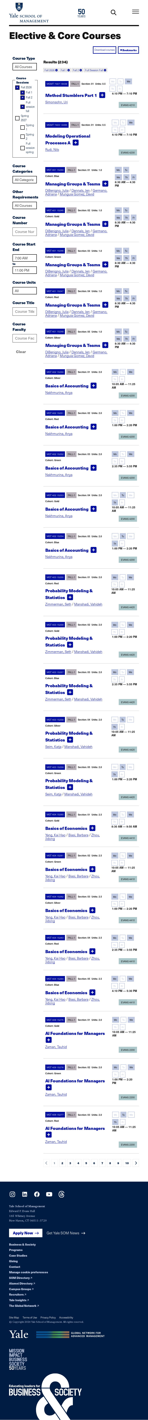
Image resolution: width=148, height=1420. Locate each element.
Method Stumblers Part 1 (71, 95)
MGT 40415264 (55, 978)
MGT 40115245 (55, 210)
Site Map (14, 1317)
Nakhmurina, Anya (58, 392)
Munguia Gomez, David (77, 194)
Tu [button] (120, 81)
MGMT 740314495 (57, 124)
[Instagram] (12, 1196)
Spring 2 (30, 136)
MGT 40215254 (55, 536)
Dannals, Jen (80, 190)
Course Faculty (19, 326)
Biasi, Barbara (78, 835)
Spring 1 (30, 127)
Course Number (20, 220)
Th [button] (112, 88)
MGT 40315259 (55, 767)
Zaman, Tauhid (56, 1046)
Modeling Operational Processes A (67, 139)
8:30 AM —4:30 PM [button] (125, 183)
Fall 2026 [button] (50, 70)
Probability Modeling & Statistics (69, 593)
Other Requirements (25, 194)
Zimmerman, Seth (58, 604)
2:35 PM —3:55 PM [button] (124, 466)
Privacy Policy (48, 1317)
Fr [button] (120, 88)
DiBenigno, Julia (57, 190)
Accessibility (66, 1317)
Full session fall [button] (94, 70)
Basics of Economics (66, 828)
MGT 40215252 (55, 454)
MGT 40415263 (55, 937)
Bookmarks (129, 50)
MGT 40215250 (55, 371)
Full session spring (30, 147)
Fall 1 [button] (64, 70)
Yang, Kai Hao (55, 835)
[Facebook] (37, 1196)
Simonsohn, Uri (56, 102)
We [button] (128, 81)
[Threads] (61, 1196)
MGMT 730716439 (57, 83)
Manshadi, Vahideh (88, 604)
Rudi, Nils (52, 149)
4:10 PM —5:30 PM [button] (124, 991)
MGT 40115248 (55, 331)
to (14, 264)
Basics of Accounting (66, 386)
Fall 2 (29, 97)
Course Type (24, 58)
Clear (21, 351)
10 (127, 1163)
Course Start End (24, 246)
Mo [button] (112, 81)
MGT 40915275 (55, 1019)
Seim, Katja (53, 746)
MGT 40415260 (55, 814)
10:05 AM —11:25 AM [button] (123, 385)
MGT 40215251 (55, 413)
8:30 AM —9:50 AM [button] (124, 826)
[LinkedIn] (24, 1196)
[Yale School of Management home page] (41, 12)
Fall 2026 (26, 87)
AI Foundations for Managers (75, 1033)
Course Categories (22, 168)
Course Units (24, 282)
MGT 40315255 (55, 577)
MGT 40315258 (55, 719)
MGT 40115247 (55, 291)
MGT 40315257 (55, 672)
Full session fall (30, 106)
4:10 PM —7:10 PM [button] (124, 93)
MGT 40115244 (55, 170)
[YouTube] (49, 1196)
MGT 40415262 (55, 896)
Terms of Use (30, 1317)
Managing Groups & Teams (72, 184)
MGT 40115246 (55, 250)
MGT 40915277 (55, 1114)
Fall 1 (29, 92)
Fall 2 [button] (76, 70)
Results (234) (55, 62)
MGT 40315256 (55, 624)
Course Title (23, 302)
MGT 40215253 (55, 495)
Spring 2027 (25, 118)
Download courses (104, 50)
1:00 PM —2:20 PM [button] (124, 425)
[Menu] (135, 11)
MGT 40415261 (55, 855)
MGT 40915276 (55, 1067)
